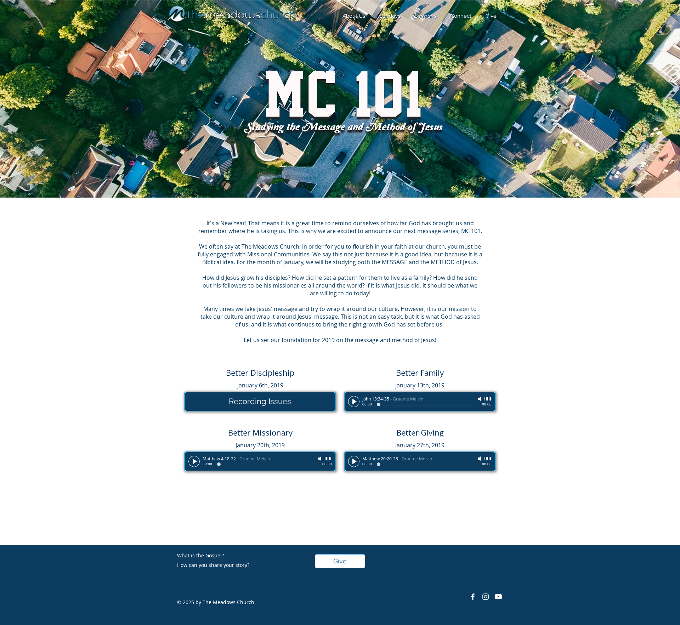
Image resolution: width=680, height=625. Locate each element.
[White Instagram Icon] (485, 596)
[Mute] (480, 398)
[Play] (354, 401)
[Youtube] (498, 596)
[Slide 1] (340, 180)
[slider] (488, 398)
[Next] (640, 99)
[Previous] (39, 99)
